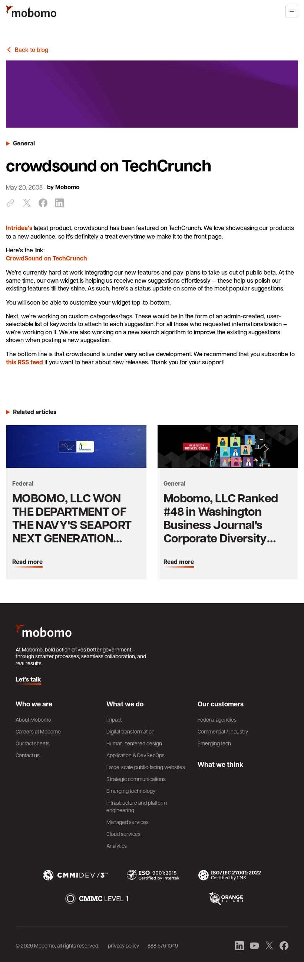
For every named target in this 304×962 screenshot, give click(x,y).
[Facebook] (43, 202)
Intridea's (19, 228)
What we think (221, 764)
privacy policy (123, 945)
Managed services (127, 821)
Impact (114, 719)
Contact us (28, 755)
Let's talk (28, 680)
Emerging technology (130, 790)
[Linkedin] (59, 202)
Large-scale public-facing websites (145, 767)
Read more (27, 562)
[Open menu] (291, 11)
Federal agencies (217, 719)
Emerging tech (214, 743)
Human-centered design (134, 743)
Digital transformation (130, 731)
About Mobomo (33, 719)
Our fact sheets (33, 743)
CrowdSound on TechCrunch (46, 258)
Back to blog (31, 49)
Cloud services (123, 833)
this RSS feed (24, 362)
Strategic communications (136, 778)
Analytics (116, 845)
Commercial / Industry (223, 731)
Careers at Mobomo (38, 731)
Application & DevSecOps (135, 755)
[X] (26, 202)
